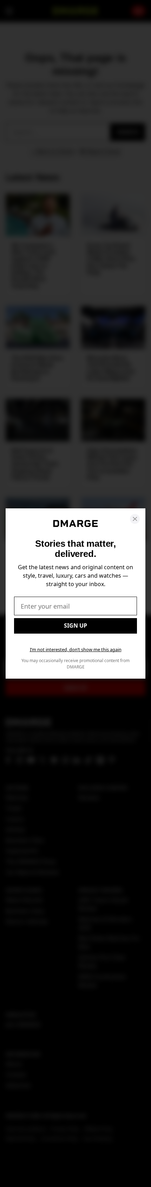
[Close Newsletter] (135, 519)
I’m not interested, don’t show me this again (76, 649)
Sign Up (75, 625)
